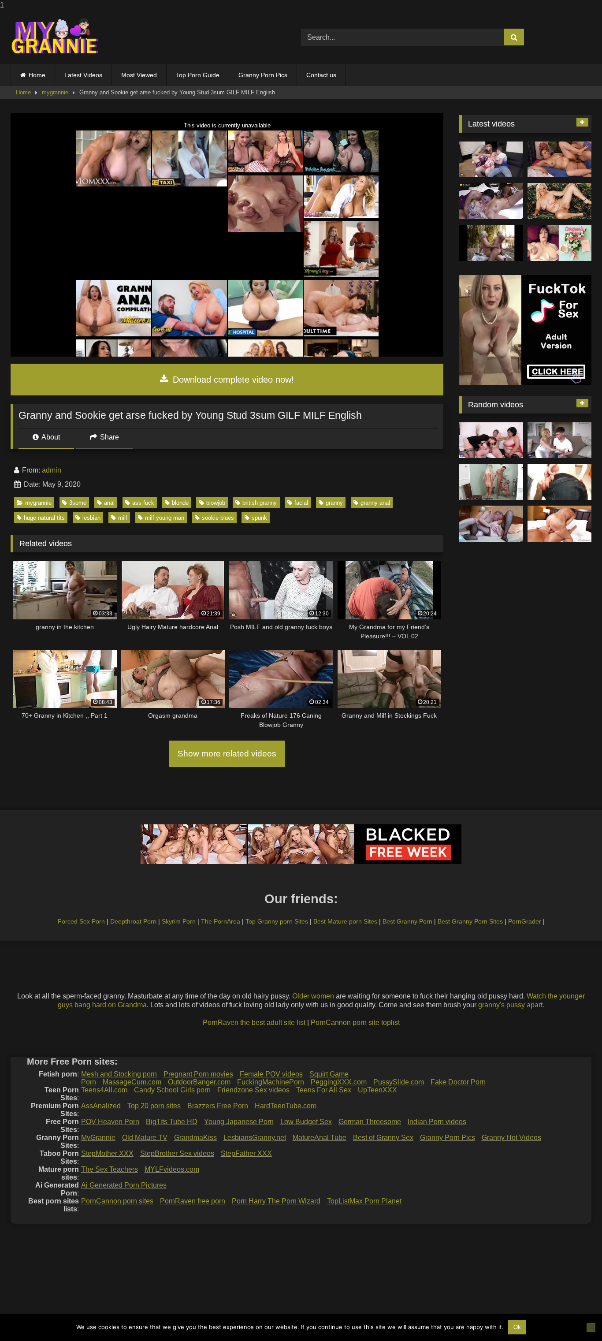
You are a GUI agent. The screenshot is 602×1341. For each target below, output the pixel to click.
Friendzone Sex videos (253, 1090)
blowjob (215, 502)
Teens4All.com (104, 1090)
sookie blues (218, 517)
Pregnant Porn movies (198, 1074)
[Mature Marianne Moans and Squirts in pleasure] (559, 201)
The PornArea (220, 921)
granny (334, 502)
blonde (180, 502)
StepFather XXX (246, 1153)
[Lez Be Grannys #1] (491, 243)
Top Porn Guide (197, 74)
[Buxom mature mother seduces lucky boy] (559, 440)
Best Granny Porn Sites (470, 921)
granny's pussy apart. (511, 1005)
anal (109, 502)
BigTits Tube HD (171, 1121)
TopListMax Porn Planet (364, 1201)
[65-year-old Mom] (559, 160)
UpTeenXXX (377, 1090)
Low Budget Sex (306, 1121)
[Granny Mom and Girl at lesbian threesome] (491, 201)
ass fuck (143, 502)
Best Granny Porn (407, 921)
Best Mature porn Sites (345, 921)
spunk (259, 517)
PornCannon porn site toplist (355, 1022)
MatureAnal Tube (319, 1137)
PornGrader (524, 921)
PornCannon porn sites (117, 1201)
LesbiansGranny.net (254, 1137)
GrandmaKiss (195, 1137)
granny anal (375, 502)
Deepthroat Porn (133, 921)
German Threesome (369, 1121)
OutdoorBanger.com (199, 1082)
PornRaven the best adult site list (254, 1022)
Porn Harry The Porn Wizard (276, 1201)
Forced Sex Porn (81, 921)
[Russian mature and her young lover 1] (559, 482)
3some (77, 502)
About (50, 437)
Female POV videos (271, 1074)
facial (301, 502)
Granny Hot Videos (511, 1137)
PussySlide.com (398, 1082)
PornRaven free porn (192, 1201)
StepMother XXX (107, 1153)
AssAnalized (101, 1106)
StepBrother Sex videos (177, 1153)
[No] (591, 1327)
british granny (259, 502)
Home (37, 74)
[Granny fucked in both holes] (559, 524)
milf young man (164, 517)
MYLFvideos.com (172, 1169)
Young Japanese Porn (239, 1121)
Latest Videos (83, 74)
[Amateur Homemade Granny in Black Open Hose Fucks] (491, 524)
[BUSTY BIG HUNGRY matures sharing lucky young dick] (491, 440)
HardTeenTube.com (285, 1106)
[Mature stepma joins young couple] (491, 160)
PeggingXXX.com (339, 1082)
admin (51, 470)
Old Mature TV (144, 1137)
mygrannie (55, 92)
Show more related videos (227, 753)
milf (122, 517)
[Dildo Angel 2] (559, 243)
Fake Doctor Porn (458, 1082)
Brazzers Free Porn (217, 1106)
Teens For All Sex (323, 1090)
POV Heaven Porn (110, 1121)
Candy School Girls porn (172, 1090)
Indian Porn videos (437, 1121)
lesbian (91, 517)
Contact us (321, 74)
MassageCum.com (132, 1082)
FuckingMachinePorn (270, 1082)
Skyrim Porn (179, 921)
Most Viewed (139, 74)
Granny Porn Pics (262, 74)
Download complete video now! (232, 379)
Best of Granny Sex (383, 1137)
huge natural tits (44, 517)
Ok (517, 1327)
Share (108, 437)
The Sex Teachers (109, 1169)
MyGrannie (98, 1137)
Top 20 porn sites (154, 1106)
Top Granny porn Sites (276, 921)
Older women (313, 996)
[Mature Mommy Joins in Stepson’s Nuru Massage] (491, 482)
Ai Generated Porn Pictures (124, 1185)
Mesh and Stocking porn (119, 1074)
